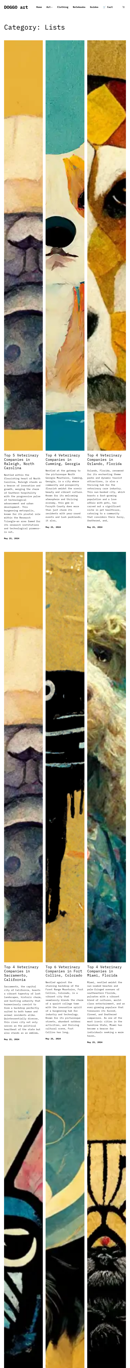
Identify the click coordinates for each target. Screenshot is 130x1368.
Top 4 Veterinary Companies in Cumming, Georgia (63, 459)
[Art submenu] (52, 7)
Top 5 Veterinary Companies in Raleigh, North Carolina (21, 461)
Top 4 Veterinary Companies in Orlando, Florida (104, 459)
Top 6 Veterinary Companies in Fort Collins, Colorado (64, 971)
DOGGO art (16, 7)
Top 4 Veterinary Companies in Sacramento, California (21, 973)
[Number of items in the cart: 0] (123, 7)
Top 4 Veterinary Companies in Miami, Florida (104, 971)
